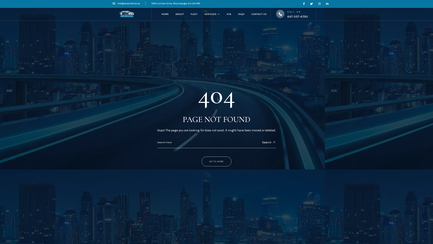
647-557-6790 (297, 16)
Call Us (294, 12)
